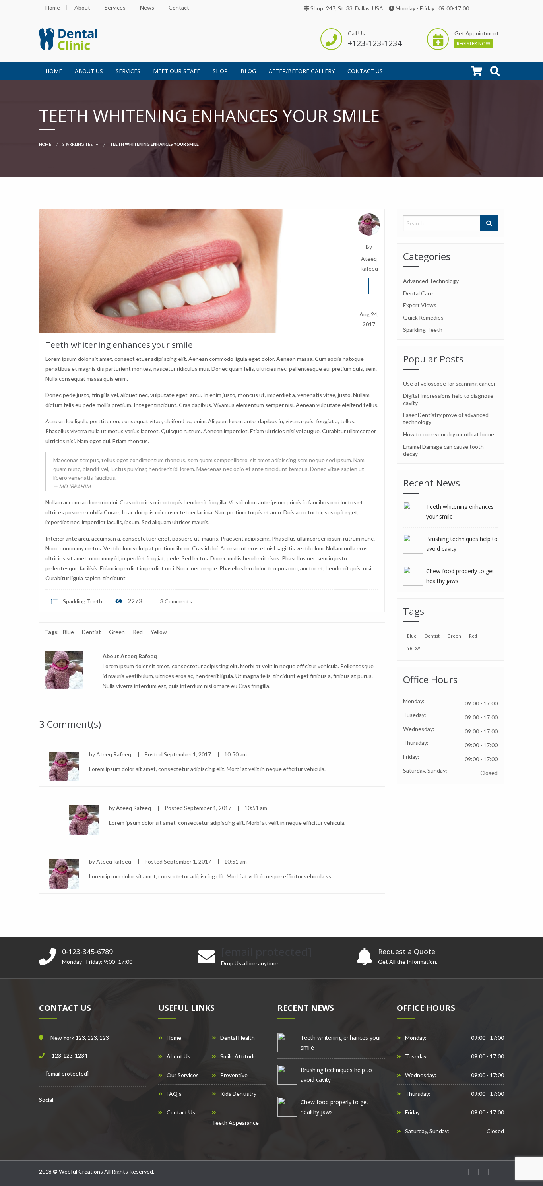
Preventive (234, 1075)
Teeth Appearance (235, 1123)
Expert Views (419, 305)
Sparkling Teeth (80, 144)
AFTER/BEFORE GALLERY (302, 71)
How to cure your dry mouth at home (448, 434)
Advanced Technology (431, 280)
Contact (179, 7)
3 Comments (175, 601)
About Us (89, 71)
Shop (220, 71)
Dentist (91, 631)
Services (115, 7)
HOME (53, 71)
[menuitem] (53, 71)
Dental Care (418, 293)
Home (52, 7)
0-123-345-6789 (87, 951)
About (82, 7)
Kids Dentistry (238, 1094)
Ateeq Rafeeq (369, 263)
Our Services (183, 1075)
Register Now (473, 43)
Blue (68, 631)
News (147, 7)
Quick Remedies (423, 317)
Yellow (159, 631)
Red (138, 631)
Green (117, 631)
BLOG (248, 71)
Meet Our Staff (176, 71)
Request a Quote (406, 951)
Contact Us (365, 71)
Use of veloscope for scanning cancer (449, 383)
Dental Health (237, 1038)
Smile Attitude (238, 1056)
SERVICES (128, 71)
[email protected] (67, 1073)
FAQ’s (174, 1094)
